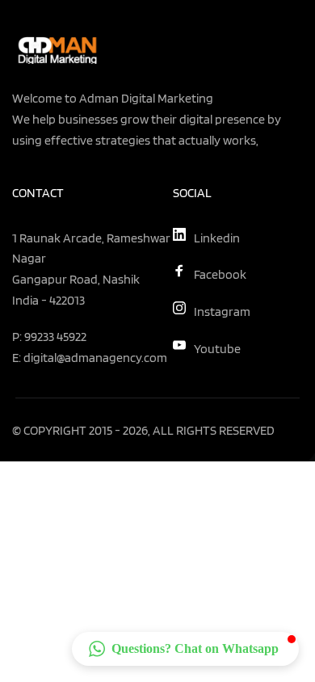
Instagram (222, 311)
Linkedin (217, 238)
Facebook (220, 274)
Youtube (217, 348)
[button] (185, 649)
